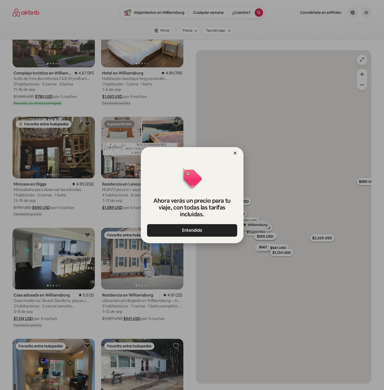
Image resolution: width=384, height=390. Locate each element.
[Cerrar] (235, 153)
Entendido (192, 230)
